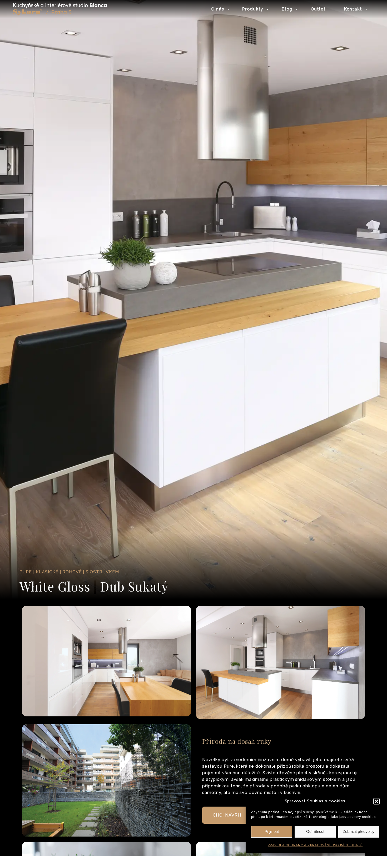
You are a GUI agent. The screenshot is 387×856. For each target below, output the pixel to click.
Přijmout (272, 831)
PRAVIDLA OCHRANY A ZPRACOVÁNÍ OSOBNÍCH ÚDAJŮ (315, 845)
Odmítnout (315, 831)
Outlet (318, 9)
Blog (287, 9)
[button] (376, 801)
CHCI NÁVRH (227, 815)
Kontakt (353, 9)
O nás (217, 9)
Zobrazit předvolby (359, 831)
